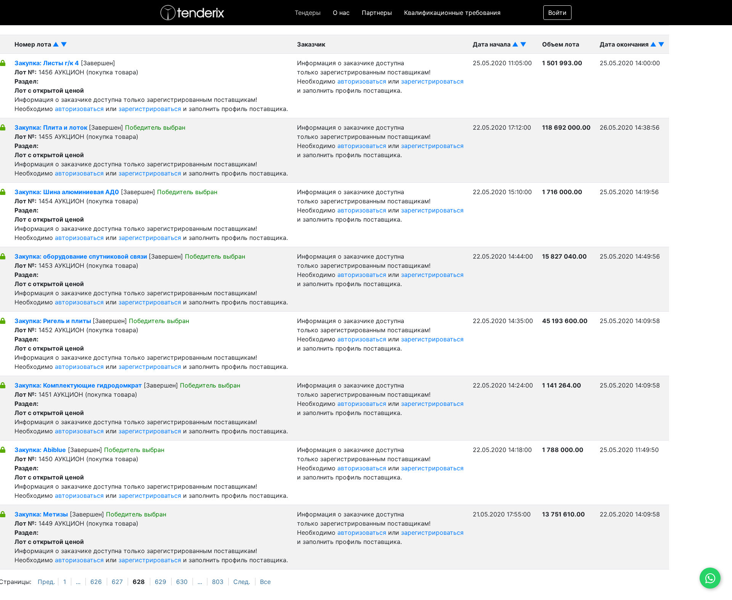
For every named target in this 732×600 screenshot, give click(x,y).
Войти (557, 12)
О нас (341, 12)
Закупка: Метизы (41, 514)
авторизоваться (79, 109)
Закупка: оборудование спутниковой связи (81, 256)
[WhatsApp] (710, 578)
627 (117, 582)
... (78, 582)
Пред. (46, 582)
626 (96, 582)
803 (217, 582)
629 (160, 582)
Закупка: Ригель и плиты (53, 321)
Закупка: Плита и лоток (51, 127)
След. (241, 582)
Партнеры (377, 12)
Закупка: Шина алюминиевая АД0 (66, 192)
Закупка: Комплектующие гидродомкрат (78, 385)
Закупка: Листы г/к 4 (46, 63)
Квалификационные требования (452, 12)
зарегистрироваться (150, 109)
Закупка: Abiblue (40, 450)
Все (265, 582)
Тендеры (308, 12)
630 (182, 582)
